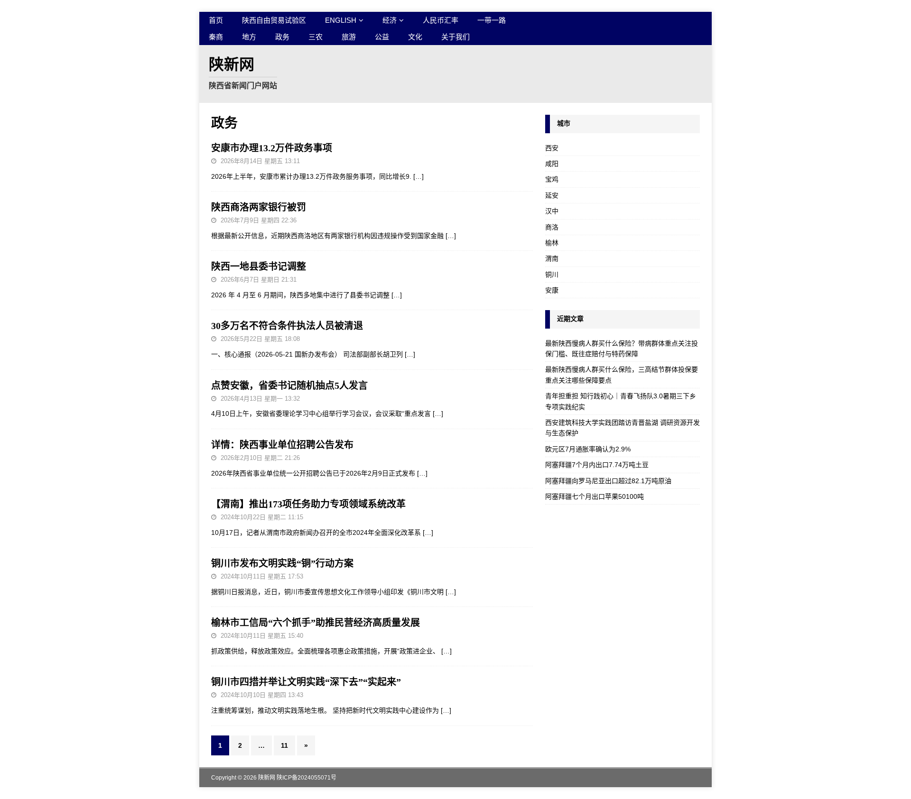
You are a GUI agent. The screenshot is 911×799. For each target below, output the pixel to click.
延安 (551, 195)
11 (284, 745)
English (340, 20)
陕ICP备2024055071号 (306, 777)
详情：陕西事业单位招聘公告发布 (282, 445)
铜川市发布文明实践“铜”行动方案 (282, 563)
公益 (382, 37)
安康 (551, 290)
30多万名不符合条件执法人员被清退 (287, 326)
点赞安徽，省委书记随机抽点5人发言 (289, 385)
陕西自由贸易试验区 (274, 20)
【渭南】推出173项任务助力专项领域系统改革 (308, 504)
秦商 (216, 37)
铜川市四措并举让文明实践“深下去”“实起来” (306, 682)
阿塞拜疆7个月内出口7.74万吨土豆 (597, 464)
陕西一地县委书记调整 (258, 266)
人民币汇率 (440, 20)
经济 (389, 20)
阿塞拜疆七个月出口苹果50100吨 (594, 496)
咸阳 (551, 163)
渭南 (551, 258)
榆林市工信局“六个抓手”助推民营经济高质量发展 (315, 622)
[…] (418, 176)
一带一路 (491, 20)
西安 (551, 148)
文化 (415, 37)
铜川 (551, 274)
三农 (315, 37)
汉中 (551, 211)
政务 (282, 37)
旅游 (349, 37)
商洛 (551, 227)
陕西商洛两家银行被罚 (258, 207)
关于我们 (455, 37)
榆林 (551, 243)
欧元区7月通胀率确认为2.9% (588, 449)
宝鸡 (551, 179)
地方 (249, 37)
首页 (216, 20)
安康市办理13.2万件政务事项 (271, 148)
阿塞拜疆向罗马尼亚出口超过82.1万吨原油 (608, 481)
